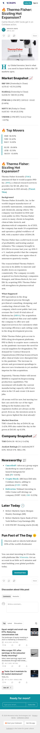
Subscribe (27, 3)
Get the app (30, 723)
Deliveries (11, 489)
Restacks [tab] (16, 596)
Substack (9, 728)
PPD (8, 182)
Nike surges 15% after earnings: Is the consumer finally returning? (13, 653)
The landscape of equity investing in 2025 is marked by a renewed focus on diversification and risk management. (15, 638)
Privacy (34, 715)
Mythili (15, 642)
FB (12, 475)
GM (28, 495)
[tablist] (11, 596)
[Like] (4, 36)
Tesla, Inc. (5, 677)
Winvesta (24, 557)
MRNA (17, 315)
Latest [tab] (10, 623)
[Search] (36, 623)
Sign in (35, 3)
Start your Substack (14, 723)
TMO (28, 176)
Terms (13, 718)
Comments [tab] (7, 596)
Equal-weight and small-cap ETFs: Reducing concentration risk (14, 632)
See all (6, 687)
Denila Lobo (18, 679)
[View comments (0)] (9, 36)
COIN (17, 485)
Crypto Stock (12, 479)
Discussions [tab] (18, 623)
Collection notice (23, 718)
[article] (20, 637)
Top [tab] (4, 623)
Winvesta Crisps (12, 28)
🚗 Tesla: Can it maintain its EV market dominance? (14, 672)
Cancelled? (11, 465)
